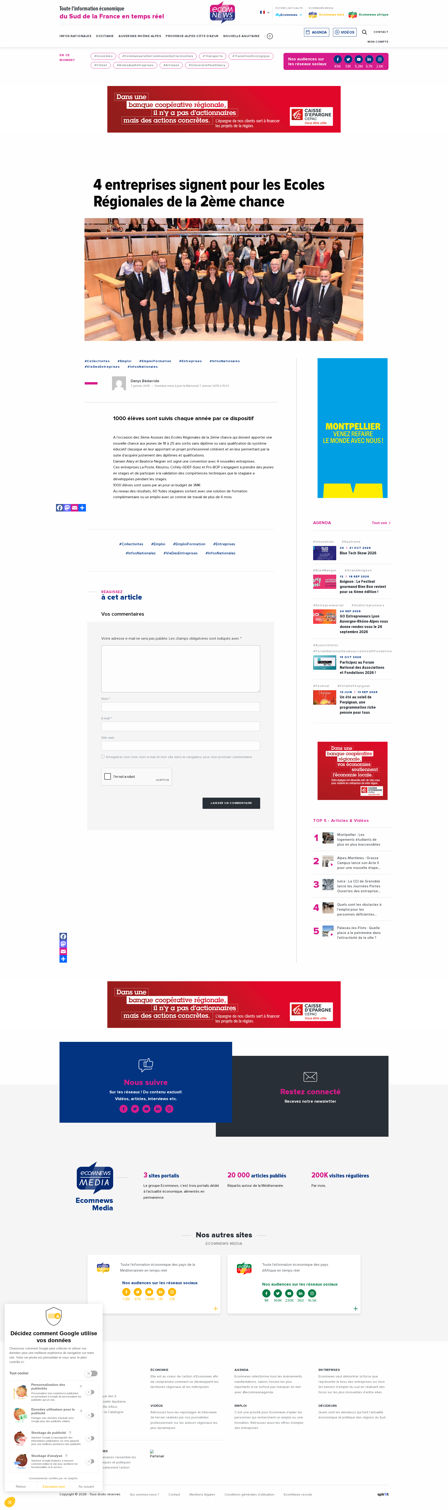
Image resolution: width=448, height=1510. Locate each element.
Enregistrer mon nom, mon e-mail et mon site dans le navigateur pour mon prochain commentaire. (179, 757)
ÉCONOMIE (159, 1370)
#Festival (321, 686)
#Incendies (103, 56)
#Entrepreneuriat (328, 605)
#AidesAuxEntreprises (135, 65)
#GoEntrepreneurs (368, 605)
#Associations (325, 645)
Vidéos (347, 32)
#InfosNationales (225, 361)
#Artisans (171, 65)
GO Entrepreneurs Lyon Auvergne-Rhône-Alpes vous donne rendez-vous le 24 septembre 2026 (364, 624)
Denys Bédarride (145, 381)
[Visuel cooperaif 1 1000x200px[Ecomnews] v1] (224, 109)
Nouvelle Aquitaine (241, 36)
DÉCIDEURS (327, 1405)
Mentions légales (202, 1494)
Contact (174, 1494)
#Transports (213, 56)
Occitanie (105, 36)
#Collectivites (97, 361)
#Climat (100, 65)
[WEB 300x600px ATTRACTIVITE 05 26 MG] (353, 428)
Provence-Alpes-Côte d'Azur (192, 36)
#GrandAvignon (358, 570)
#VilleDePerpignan (353, 686)
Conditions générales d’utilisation (249, 1494)
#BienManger (325, 570)
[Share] (63, 959)
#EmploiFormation (155, 361)
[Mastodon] (63, 944)
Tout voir (379, 523)
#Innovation (323, 541)
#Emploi (125, 361)
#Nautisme (351, 541)
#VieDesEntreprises (102, 366)
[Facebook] (63, 936)
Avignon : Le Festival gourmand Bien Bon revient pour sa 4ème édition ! (363, 586)
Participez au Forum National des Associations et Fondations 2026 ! (362, 667)
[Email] (63, 951)
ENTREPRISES (329, 1370)
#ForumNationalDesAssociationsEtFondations (353, 651)
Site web (107, 737)
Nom (105, 698)
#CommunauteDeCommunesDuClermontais (157, 56)
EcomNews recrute (298, 1494)
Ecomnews (287, 15)
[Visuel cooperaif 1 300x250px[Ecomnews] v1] (353, 771)
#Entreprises (190, 361)
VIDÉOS (156, 1405)
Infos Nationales (75, 36)
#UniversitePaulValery (207, 65)
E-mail (106, 718)
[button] (270, 36)
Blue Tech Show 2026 (358, 553)
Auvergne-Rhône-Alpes (140, 36)
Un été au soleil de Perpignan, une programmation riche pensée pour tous (358, 705)
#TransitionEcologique (251, 56)
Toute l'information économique (112, 13)
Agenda (319, 32)
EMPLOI (240, 1405)
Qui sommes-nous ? (144, 1494)
